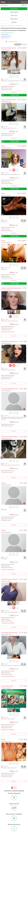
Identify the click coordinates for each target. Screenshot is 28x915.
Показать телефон (15, 95)
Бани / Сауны (14, 15)
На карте (24, 44)
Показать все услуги (13, 41)
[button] (14, 72)
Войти (25, 5)
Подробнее (13, 92)
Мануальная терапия (5, 39)
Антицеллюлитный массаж (7, 32)
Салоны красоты (14, 18)
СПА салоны (14, 22)
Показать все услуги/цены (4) (8, 569)
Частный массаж (14, 8)
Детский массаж (4, 34)
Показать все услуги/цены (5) (8, 331)
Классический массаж (6, 36)
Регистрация (24, 2)
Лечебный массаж (5, 37)
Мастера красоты (14, 12)
